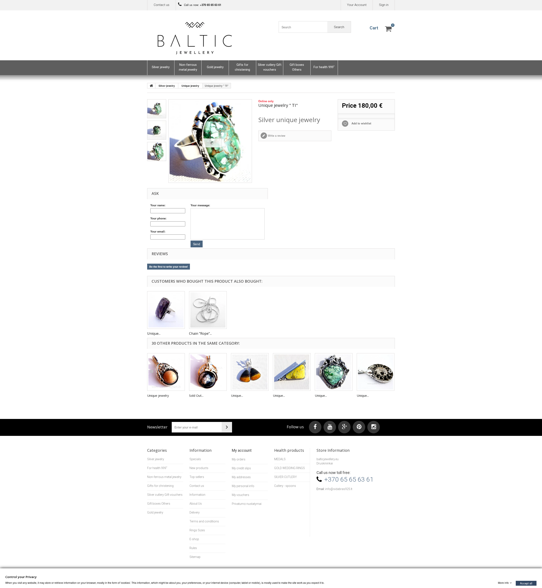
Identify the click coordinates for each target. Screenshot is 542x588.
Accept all (526, 583)
